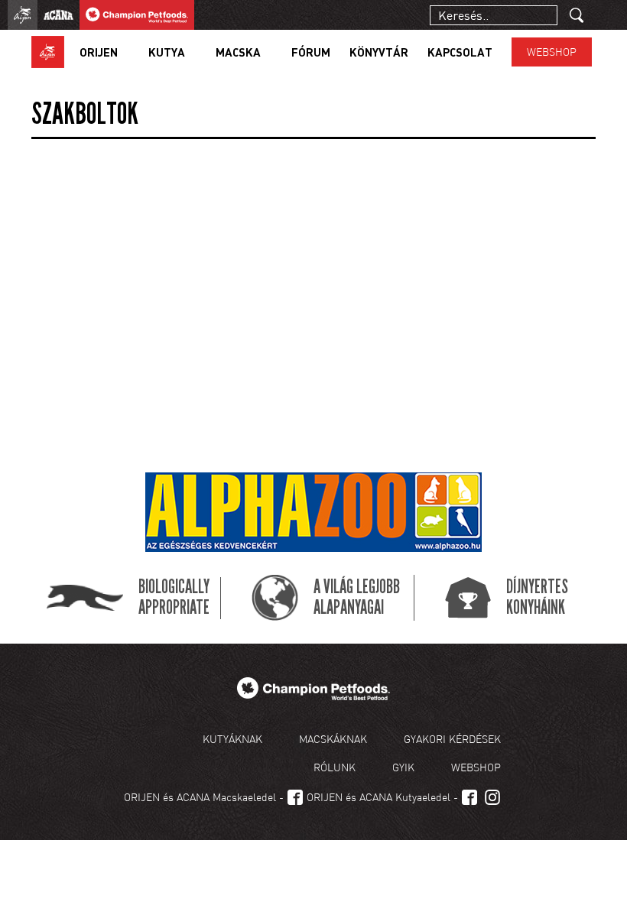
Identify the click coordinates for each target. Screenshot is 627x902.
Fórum (310, 52)
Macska (238, 52)
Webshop (552, 51)
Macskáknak (333, 738)
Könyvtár (378, 52)
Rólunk (335, 767)
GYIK (403, 767)
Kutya (166, 52)
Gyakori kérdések (452, 738)
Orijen (99, 52)
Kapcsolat (459, 52)
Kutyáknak (232, 738)
